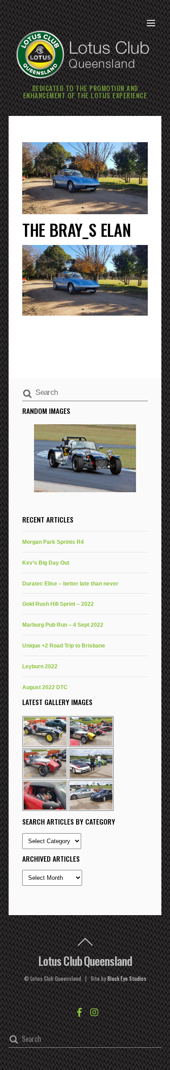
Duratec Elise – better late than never (70, 583)
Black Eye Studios (126, 978)
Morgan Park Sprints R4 (53, 542)
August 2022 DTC (45, 687)
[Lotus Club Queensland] (83, 53)
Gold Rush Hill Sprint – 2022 (58, 604)
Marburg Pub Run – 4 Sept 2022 (62, 625)
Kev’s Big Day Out (45, 563)
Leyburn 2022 (40, 666)
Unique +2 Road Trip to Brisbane (63, 645)
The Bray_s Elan (76, 229)
